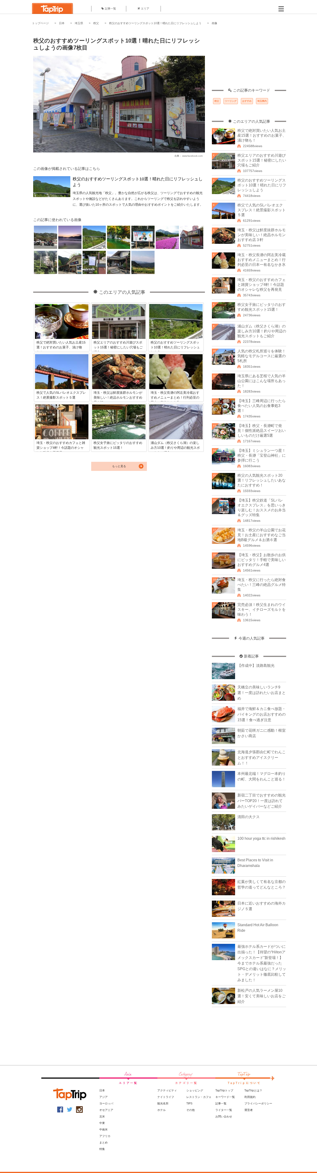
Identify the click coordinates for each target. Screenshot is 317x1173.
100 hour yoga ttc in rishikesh (261, 838)
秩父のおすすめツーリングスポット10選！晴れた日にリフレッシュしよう (155, 23)
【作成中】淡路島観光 (256, 665)
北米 (102, 1116)
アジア (103, 1097)
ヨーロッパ (106, 1103)
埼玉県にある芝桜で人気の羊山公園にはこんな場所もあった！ (261, 381)
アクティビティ (167, 1090)
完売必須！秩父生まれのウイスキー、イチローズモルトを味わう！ (261, 609)
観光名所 (162, 1103)
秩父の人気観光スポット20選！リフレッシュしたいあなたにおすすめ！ (261, 480)
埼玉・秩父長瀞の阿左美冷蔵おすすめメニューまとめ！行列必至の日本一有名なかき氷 (261, 260)
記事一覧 (110, 8)
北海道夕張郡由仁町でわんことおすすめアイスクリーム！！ (261, 757)
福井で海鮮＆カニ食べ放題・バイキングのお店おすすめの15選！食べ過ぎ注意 (261, 714)
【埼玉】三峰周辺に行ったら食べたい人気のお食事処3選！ (261, 406)
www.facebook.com (192, 156)
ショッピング (194, 1090)
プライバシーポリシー (258, 1103)
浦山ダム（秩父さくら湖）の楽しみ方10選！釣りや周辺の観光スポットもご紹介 (261, 331)
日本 (62, 23)
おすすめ (247, 101)
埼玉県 (79, 23)
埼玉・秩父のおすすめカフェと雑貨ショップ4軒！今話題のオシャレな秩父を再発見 (261, 284)
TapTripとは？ (253, 1090)
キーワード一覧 (225, 1097)
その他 (190, 1110)
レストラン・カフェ (198, 1097)
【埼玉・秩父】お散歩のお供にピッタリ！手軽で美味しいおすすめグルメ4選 (261, 560)
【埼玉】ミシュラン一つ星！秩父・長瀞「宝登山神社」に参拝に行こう (261, 455)
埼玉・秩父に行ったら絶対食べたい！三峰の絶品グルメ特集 (261, 584)
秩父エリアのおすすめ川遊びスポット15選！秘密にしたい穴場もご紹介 (261, 160)
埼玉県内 (262, 101)
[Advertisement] (249, 59)
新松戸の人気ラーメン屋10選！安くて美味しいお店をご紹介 (261, 996)
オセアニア (106, 1110)
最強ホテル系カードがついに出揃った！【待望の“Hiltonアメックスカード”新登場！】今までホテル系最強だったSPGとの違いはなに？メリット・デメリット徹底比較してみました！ (261, 963)
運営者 (248, 1110)
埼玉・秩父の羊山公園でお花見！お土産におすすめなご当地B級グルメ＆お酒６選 (261, 535)
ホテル (161, 1110)
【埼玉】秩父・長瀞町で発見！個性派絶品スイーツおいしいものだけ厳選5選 (261, 430)
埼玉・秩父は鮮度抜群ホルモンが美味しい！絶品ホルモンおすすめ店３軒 (261, 235)
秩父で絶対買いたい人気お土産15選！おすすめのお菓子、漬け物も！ (261, 135)
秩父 (96, 23)
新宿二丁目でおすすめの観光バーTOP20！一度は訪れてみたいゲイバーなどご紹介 (261, 800)
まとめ (103, 1142)
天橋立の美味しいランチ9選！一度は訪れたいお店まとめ (261, 692)
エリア (145, 8)
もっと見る (119, 466)
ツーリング (230, 101)
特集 (102, 1149)
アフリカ (104, 1136)
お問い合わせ (223, 1116)
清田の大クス (248, 817)
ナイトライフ (165, 1097)
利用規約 (250, 1097)
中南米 (103, 1129)
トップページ (40, 23)
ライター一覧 (223, 1110)
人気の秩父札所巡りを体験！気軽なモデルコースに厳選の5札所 (261, 356)
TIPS (189, 1103)
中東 (102, 1123)
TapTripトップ (224, 1090)
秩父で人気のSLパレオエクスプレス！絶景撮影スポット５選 (261, 210)
